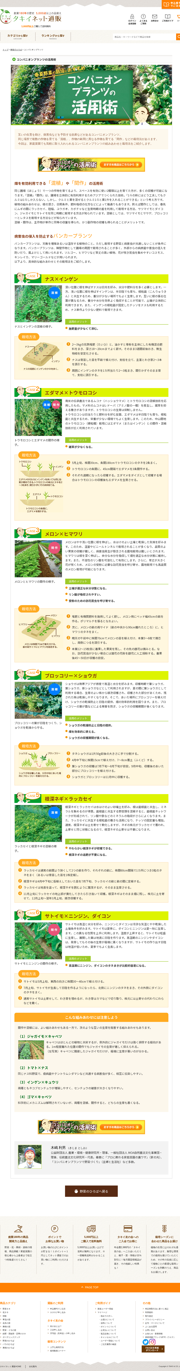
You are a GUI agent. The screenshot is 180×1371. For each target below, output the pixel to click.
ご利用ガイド (167, 20)
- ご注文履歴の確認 (107, 1344)
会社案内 (33, 1366)
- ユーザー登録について (109, 1341)
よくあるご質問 (143, 22)
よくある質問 (151, 1327)
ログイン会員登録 (132, 22)
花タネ (5, 1312)
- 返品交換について (107, 1334)
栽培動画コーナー (58, 1351)
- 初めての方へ (105, 1316)
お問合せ (155, 20)
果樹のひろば (8, 1348)
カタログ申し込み (58, 1312)
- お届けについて (106, 1319)
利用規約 (149, 1312)
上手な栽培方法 (57, 1347)
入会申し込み (56, 1330)
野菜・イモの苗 (9, 1330)
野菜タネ (6, 1309)
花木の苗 (6, 1323)
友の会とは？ (56, 1326)
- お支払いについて (107, 1330)
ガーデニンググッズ (11, 1337)
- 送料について (105, 1323)
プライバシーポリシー (155, 1319)
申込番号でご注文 (58, 1309)
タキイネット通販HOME (10, 1366)
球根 (5, 1316)
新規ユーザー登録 (105, 1309)
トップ (5, 49)
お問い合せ (150, 1330)
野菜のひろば (16, 49)
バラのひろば (8, 1344)
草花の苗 (6, 1319)
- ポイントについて (107, 1327)
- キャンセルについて (108, 1337)
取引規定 (149, 1316)
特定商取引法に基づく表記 (156, 1309)
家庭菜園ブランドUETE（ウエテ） (160, 1337)
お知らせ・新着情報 (154, 1334)
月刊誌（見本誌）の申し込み (62, 1333)
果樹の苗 (6, 1327)
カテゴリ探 (17, 36)
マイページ (102, 1312)
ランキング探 (53, 36)
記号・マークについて (155, 1323)
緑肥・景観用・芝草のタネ (14, 1334)
